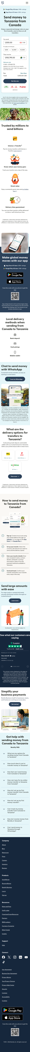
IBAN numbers (6, 922)
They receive (7, 54)
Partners (4, 918)
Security (4, 989)
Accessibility (6, 997)
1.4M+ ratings (16, 10)
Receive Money (6, 883)
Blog (3, 848)
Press (3, 856)
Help (3, 945)
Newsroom (5, 852)
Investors (4, 864)
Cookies (4, 1000)
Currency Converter (8, 926)
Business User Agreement (9, 973)
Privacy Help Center (8, 985)
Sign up (4, 895)
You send (6, 39)
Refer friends (6, 930)
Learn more (18, 151)
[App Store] (15, 281)
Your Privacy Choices (8, 981)
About (4, 845)
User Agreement (7, 969)
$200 (6, 50)
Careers (4, 860)
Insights (4, 934)
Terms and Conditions (19, 103)
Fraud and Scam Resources (10, 914)
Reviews (4, 868)
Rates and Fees (6, 906)
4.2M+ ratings (16, 12)
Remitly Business (7, 887)
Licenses (4, 993)
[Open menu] (27, 2)
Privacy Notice (6, 977)
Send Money (6, 879)
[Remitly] (2, 3)
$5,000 (22, 50)
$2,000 (14, 50)
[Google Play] (15, 274)
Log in (4, 891)
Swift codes (5, 910)
